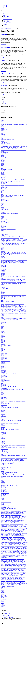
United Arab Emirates (5, 507)
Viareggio (23, 313)
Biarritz (2, 238)
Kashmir (23, 280)
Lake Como (3, 308)
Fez (7, 374)
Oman (2, 402)
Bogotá (2, 200)
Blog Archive (8, 28)
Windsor (22, 555)
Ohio (14, 575)
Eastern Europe (4, 229)
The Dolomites (15, 311)
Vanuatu (2, 591)
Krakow (7, 420)
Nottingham (13, 535)
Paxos (18, 261)
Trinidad (2, 186)
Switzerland (3, 473)
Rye (15, 539)
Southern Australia (10, 148)
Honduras (3, 271)
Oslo (12, 401)
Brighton (19, 513)
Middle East (3, 363)
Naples (12, 309)
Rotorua (23, 389)
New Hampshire (4, 573)
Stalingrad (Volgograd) (6, 467)
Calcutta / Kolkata (5, 280)
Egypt (2, 218)
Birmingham (20, 512)
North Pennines (8, 533)
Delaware (6, 564)
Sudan (2, 468)
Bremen (25, 252)
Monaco (10, 242)
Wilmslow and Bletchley (9, 555)
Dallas (2, 564)
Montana (22, 570)
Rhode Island (9, 578)
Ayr (1, 436)
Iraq (1, 291)
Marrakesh (10, 374)
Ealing (6, 520)
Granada (10, 459)
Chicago (2, 191)
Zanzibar (3, 605)
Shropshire (10, 542)
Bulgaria (2, 172)
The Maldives (4, 491)
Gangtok (14, 280)
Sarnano (22, 310)
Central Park (3, 562)
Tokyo (17, 319)
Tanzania (3, 482)
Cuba (2, 205)
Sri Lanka (3, 464)
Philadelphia (3, 578)
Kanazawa (16, 318)
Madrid (9, 460)
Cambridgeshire (4, 516)
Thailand (3, 484)
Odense (8, 213)
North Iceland (13, 276)
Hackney (7, 524)
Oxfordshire (15, 537)
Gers (6, 240)
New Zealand (4, 388)
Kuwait (2, 331)
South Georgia (4, 142)
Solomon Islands (4, 452)
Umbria (9, 313)
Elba (6, 306)
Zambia (2, 604)
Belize (2, 159)
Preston (12, 539)
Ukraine (2, 504)
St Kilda (24, 544)
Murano (9, 309)
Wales (6, 552)
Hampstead (17, 524)
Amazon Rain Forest (5, 447)
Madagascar (3, 342)
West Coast (3, 584)
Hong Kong (11, 195)
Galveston (23, 564)
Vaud (14, 476)
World (2, 600)
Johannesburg (13, 445)
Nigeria (2, 393)
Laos (2, 333)
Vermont (22, 582)
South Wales (14, 543)
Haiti (2, 267)
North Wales (15, 533)
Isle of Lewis (8, 528)
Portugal (2, 421)
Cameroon (3, 177)
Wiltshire (18, 555)
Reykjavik (19, 276)
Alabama (3, 559)
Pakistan (2, 406)
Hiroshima (3, 318)
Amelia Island (11, 559)
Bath (7, 512)
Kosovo (2, 330)
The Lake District (16, 548)
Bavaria (18, 252)
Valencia (11, 463)
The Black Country (8, 547)
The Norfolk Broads (5, 550)
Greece (2, 258)
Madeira (8, 423)
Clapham (5, 517)
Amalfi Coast (17, 304)
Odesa (12, 506)
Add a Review (6, 21)
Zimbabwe (3, 606)
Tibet (2, 496)
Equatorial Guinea (5, 222)
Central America (4, 187)
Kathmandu (3, 384)
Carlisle (13, 516)
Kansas (9, 566)
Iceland (2, 275)
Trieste (25, 311)
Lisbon (4, 423)
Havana (2, 207)
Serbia (2, 437)
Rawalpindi (15, 407)
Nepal (2, 383)
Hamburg (15, 253)
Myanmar (3, 379)
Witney (2, 556)
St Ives (2, 465)
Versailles (17, 244)
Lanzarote (5, 460)
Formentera (24, 458)
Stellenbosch (22, 445)
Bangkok (3, 485)
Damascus (3, 478)
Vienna (6, 152)
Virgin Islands (4, 596)
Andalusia (15, 455)
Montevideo (3, 371)
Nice (13, 242)
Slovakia (10, 229)
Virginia (2, 583)
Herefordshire (4, 526)
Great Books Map (7, 23)
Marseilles (5, 242)
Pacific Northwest (5, 403)
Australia (3, 144)
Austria (2, 151)
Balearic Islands (21, 455)
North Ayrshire (4, 397)
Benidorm (15, 456)
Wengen (18, 476)
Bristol (22, 513)
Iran (1, 289)
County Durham (21, 517)
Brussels (7, 157)
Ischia (13, 306)
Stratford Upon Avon (9, 546)
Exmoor (9, 521)
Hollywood (16, 565)
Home (4, 13)
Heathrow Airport (15, 525)
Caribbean (3, 183)
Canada (2, 178)
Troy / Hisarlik (7, 502)
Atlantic (2, 141)
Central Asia (3, 139)
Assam (4, 279)
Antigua (2, 185)
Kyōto (20, 318)
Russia (2, 428)
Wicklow (3, 297)
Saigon (5, 595)
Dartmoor (7, 518)
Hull (18, 526)
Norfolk (17, 531)
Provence (24, 242)
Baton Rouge (16, 560)
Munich (2, 254)
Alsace (17, 236)
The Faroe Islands (14, 213)
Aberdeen (3, 511)
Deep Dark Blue (5, 47)
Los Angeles (3, 568)
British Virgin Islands (5, 170)
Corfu (12, 260)
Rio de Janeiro (4, 169)
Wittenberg (11, 254)
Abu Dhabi (3, 508)
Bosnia (2, 165)
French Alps (20, 239)
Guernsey (3, 190)
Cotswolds (14, 517)
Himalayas (3, 270)
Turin (2, 313)
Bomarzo (7, 305)
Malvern (16, 530)
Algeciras (3, 455)
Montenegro (3, 370)
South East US (4, 450)
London (12, 530)
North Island (18, 389)
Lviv (9, 506)
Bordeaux (6, 238)
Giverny (9, 240)
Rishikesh (23, 282)
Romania (3, 425)
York (12, 556)
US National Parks (12, 582)
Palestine (3, 408)
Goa (17, 280)
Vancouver (21, 181)
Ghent (10, 157)
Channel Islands (4, 188)
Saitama (13, 319)
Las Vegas (18, 566)
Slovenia (3, 442)
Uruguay (3, 587)
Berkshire (14, 512)
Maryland (3, 569)
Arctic (2, 133)
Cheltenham (18, 516)
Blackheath (3, 513)
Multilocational (4, 376)
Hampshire (12, 524)
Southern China (8, 196)
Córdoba (7, 458)
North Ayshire (4, 398)
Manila (2, 418)
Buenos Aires (4, 135)
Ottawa (9, 181)
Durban (8, 445)
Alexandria (3, 220)
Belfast (10, 512)
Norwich (3, 535)
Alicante (7, 455)
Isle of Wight (3, 529)
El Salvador (3, 221)
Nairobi (2, 326)
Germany (3, 251)
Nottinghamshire (20, 535)
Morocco (3, 372)
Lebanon (3, 336)
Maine (12, 568)
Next (4, 103)
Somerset (20, 542)
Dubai (2, 214)
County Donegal (19, 295)
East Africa (9, 124)
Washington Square (14, 583)
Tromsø (24, 401)
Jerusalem (8, 301)
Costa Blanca (12, 458)
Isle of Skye (24, 528)
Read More (3, 44)
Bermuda (3, 160)
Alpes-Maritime (12, 236)
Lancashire (11, 529)
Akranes (2, 276)
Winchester (3, 599)
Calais (14, 238)
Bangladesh (3, 154)
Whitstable (23, 553)
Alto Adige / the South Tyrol (7, 304)
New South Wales (18, 147)
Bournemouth (9, 513)
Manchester (21, 530)
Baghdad (3, 292)
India (2, 278)
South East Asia (10, 139)
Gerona (5, 459)
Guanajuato (7, 361)
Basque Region (8, 456)
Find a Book (6, 16)
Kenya (2, 324)
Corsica (21, 238)
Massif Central (4, 354)
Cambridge (19, 515)
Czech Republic (4, 209)
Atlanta (6, 560)
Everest (2, 230)
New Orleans (17, 573)
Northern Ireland (12, 534)
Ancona (22, 304)
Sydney (16, 148)
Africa (2, 122)
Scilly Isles (25, 539)
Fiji (1, 231)
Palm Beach (11, 577)
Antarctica (3, 132)
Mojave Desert (16, 570)
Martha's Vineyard (22, 568)
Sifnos (10, 262)
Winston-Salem (22, 584)
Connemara (9, 295)
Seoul (2, 328)
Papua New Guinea (5, 412)
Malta (2, 350)
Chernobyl (3, 429)
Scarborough (19, 539)
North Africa (15, 124)
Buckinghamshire (5, 515)
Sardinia (18, 310)
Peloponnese (23, 261)
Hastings (22, 524)
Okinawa (9, 319)
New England (23, 572)
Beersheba (3, 301)
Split (2, 204)
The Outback (11, 150)
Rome (9, 310)
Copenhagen (3, 213)
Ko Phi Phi (7, 485)
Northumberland (19, 534)
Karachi (2, 407)
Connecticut (24, 562)
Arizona (22, 559)
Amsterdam (7, 386)
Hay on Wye (3, 269)
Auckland (3, 389)
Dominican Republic (14, 185)
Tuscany (5, 313)
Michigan (3, 362)
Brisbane (7, 146)
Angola (2, 130)
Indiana (5, 566)
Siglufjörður (24, 276)
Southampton (20, 543)
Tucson (6, 582)
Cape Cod (22, 561)
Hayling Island (7, 525)
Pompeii (2, 310)
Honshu (12, 318)
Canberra (14, 146)
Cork (13, 295)
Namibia (2, 381)
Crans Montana (9, 474)
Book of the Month (7, 19)
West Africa (3, 597)
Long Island (23, 566)
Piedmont (23, 309)
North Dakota (16, 574)
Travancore (14, 283)
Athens (9, 260)
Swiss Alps (7, 476)
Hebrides (22, 525)
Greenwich (3, 265)
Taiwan (2, 481)
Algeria (2, 128)
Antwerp (3, 157)
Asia (2, 138)
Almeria (11, 455)
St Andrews (16, 544)
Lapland (6, 234)
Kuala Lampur (4, 345)
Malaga (13, 460)
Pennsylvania (22, 577)
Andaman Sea (4, 129)
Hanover (20, 253)
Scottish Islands (17, 540)
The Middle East (4, 494)
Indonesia (3, 287)
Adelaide (3, 146)
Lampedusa (14, 308)
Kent (2, 323)
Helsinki (2, 234)
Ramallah (3, 410)
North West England (22, 533)
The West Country (11, 551)
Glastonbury (8, 522)
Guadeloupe (3, 266)
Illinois (2, 566)
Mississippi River (4, 570)
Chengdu (6, 195)
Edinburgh (21, 520)
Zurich (21, 476)
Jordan (2, 320)
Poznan (11, 420)
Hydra (5, 261)
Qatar (2, 424)
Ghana (2, 256)
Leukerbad (24, 474)
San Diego (15, 578)
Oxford (10, 537)
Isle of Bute (22, 526)
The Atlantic (3, 487)
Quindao (21, 195)
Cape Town (3, 445)
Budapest (3, 274)
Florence (9, 306)
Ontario (5, 181)
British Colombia (4, 179)
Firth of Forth (21, 521)
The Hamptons (19, 581)
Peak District (21, 537)
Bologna (2, 163)
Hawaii (12, 565)
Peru (2, 415)
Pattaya (16, 485)
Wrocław (19, 420)
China (2, 194)
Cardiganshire (4, 182)
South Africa (21, 124)
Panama (2, 411)
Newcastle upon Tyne (10, 531)
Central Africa (4, 124)
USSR (2, 590)
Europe (2, 227)
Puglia (6, 310)
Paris (21, 242)
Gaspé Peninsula (12, 179)
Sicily (25, 310)
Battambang (3, 176)
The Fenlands (23, 547)
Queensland (3, 148)
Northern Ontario (20, 179)
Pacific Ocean (4, 405)
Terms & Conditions (8, 617)
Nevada (17, 572)
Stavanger (16, 401)
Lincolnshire (24, 529)
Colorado (19, 562)
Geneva (15, 474)
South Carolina (7, 579)
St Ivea (20, 544)
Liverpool (3, 530)
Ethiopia (2, 225)
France (2, 235)
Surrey (25, 546)
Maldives (3, 346)
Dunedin (13, 389)
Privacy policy (6, 615)
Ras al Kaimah (12, 508)
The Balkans (3, 489)
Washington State (23, 583)
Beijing (2, 195)
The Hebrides (4, 548)
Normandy (17, 242)
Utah (18, 582)
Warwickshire (11, 552)
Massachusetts (4, 353)
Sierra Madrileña (23, 462)
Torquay (2, 552)
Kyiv (7, 506)
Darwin (18, 146)
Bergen (2, 401)
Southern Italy (4, 311)
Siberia (11, 429)
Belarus (2, 155)
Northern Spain (8, 462)
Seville (17, 462)
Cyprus (2, 208)
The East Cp (3, 490)
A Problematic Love (6, 73)
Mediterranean (4, 357)
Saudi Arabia (3, 432)
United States (4, 557)
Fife (17, 521)
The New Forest (23, 548)
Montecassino (4, 309)
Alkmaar (3, 386)
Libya (2, 339)
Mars (2, 352)
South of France (12, 243)
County (2, 201)
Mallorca (3, 349)
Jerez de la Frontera (18, 459)
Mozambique (4, 375)
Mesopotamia (4, 358)
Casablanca (3, 374)
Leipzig (24, 253)
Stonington (20, 579)
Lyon (2, 242)
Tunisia (2, 499)
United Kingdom (4, 509)
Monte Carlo (3, 367)
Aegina (2, 260)
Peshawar (10, 407)
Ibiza (13, 459)
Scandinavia (3, 433)
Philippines (3, 416)
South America (4, 446)
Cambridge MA (8, 561)
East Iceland (7, 276)
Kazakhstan (3, 322)
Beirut (2, 337)
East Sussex (16, 520)
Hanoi (2, 595)
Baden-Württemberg (11, 252)
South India (3, 283)
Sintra (11, 423)
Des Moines (11, 564)
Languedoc (18, 240)
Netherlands (3, 385)
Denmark (3, 212)
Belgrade (3, 438)
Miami (6, 569)
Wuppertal (16, 254)
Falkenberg (3, 472)
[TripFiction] (7, 2)
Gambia (2, 247)
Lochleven (7, 530)
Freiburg (11, 253)
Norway (2, 399)
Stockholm (15, 472)
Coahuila (3, 361)
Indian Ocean (4, 286)
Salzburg (3, 152)
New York (22, 573)
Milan (25, 308)
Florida (19, 564)
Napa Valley (13, 572)
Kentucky (13, 566)
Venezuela (3, 592)
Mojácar (2, 462)
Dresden (2, 253)
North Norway (7, 401)
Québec (13, 181)
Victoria (16, 150)
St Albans (11, 544)
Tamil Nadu (8, 283)
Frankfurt (7, 253)
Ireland (2, 293)
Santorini (6, 262)
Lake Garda (9, 308)
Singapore (3, 441)
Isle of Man (3, 298)
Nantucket (7, 572)
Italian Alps (17, 306)
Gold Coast (5, 147)
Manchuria (16, 195)
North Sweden (9, 472)
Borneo (2, 164)
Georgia (2, 248)
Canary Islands (21, 456)
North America (4, 396)
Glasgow (3, 257)
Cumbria (3, 518)
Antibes (21, 236)
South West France (21, 243)
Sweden (2, 471)
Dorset (19, 518)
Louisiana (9, 568)
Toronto (16, 181)
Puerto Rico (21, 185)
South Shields (8, 543)
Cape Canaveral (16, 561)
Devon (16, 518)
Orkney (7, 537)
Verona (19, 313)
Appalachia (17, 559)
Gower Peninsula (15, 522)
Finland (2, 232)
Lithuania (3, 340)
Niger (2, 392)
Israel (2, 300)
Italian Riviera (23, 306)
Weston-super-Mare (16, 553)
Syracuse (9, 311)
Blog (4, 17)
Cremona (3, 306)
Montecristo (4, 85)
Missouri (11, 570)
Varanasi (2, 284)
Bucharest (3, 427)
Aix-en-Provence (4, 236)
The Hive (9, 548)
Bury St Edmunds (13, 515)
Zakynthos (21, 262)
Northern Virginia (9, 575)
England (2, 521)
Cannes (17, 238)
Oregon (22, 575)
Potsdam (6, 254)
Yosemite (12, 586)
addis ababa (3, 226)
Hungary (3, 273)
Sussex (2, 547)
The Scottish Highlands (15, 550)
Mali (2, 348)
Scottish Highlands (9, 540)
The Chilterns (16, 547)
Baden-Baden (4, 252)
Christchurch (8, 389)
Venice (16, 313)
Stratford (3, 546)
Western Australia (22, 150)
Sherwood (23, 540)
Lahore (6, 407)
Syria (2, 477)
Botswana (3, 166)
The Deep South (12, 581)
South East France (5, 243)
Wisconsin (3, 586)
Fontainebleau (14, 239)
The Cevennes (7, 244)
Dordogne (8, 239)
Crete (15, 260)
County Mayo (7, 296)
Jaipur (19, 280)
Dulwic (2, 216)
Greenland (3, 264)
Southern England (5, 544)
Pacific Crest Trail (5, 577)
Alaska (6, 559)
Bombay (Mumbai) (21, 279)
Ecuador (2, 217)
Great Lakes (7, 565)
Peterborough (20, 538)
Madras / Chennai (5, 282)
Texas (7, 581)
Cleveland (3, 198)
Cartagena (6, 200)
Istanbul (2, 502)
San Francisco (21, 578)
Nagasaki (5, 319)
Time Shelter (4, 60)
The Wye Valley (18, 551)
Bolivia (2, 161)
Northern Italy (17, 309)
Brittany (11, 238)
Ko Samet (12, 485)
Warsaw (15, 420)
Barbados (7, 185)
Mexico (2, 359)
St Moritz (3, 476)
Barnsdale (24, 511)
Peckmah (3, 414)
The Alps (14, 229)
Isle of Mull (19, 528)
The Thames (3, 551)
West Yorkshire (8, 553)
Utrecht (14, 386)
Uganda (2, 503)
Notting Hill (7, 535)
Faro (2, 423)
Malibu (16, 568)
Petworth (25, 538)
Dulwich (3, 520)
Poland (2, 419)
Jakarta (4, 288)
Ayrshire (19, 511)
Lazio (18, 308)
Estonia (2, 223)
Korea (2, 327)
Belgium (2, 156)
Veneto (12, 313)
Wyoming (8, 586)
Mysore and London (5, 380)
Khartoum (3, 469)
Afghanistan (3, 120)
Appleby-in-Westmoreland (11, 511)
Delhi (10, 280)
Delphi (22, 260)
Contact (5, 24)
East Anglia (10, 520)
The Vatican (21, 311)
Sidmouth (15, 542)
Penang (9, 345)
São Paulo (9, 169)
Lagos (2, 394)
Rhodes (2, 262)
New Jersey (11, 573)
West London (21, 552)
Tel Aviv (12, 301)
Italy (2, 302)
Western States (15, 584)
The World (3, 495)
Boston (21, 560)
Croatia (2, 203)
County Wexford (14, 296)
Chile (2, 192)
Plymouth (3, 539)
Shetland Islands (4, 542)
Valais (11, 476)
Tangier (15, 374)
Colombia (3, 199)
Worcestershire (7, 556)
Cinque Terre (21, 305)
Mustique (3, 377)
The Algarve (16, 423)
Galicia (2, 459)
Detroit (15, 564)
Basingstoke (3, 512)
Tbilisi (2, 249)
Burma (2, 173)
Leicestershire (17, 529)
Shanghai (3, 196)
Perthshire (14, 538)
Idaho (25, 565)
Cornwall (10, 517)
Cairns (10, 146)
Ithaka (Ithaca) (10, 261)
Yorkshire (15, 556)
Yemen (2, 601)
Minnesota (15, 569)
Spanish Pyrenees (5, 463)
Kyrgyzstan (3, 332)
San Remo (13, 310)
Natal (17, 445)
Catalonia (3, 458)
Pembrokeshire (8, 538)
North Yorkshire (4, 534)
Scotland (3, 434)
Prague (2, 210)
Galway (23, 296)
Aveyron (25, 236)
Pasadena (17, 577)
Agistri (5, 260)
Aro (1, 137)
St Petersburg (16, 429)
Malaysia (3, 344)
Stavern (20, 401)
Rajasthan (19, 282)
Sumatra (8, 288)
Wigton (2, 555)
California (3, 561)
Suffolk (16, 546)
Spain (2, 454)
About (4, 15)
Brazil (2, 168)
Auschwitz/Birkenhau (5, 143)
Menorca (22, 460)
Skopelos (14, 262)
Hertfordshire (10, 526)
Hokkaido (8, 318)
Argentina (3, 134)
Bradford (14, 513)
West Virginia (9, 584)
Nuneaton (3, 537)
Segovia (14, 462)
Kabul (2, 121)
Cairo (7, 220)
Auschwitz (3, 420)
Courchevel (3, 239)
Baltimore (11, 560)
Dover (22, 518)
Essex (6, 521)
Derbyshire (12, 518)
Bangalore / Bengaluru (11, 279)
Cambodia (3, 174)
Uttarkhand (22, 283)
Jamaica (2, 315)
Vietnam (2, 594)
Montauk (3, 572)
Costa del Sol (19, 458)
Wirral (25, 555)
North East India (12, 282)
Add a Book (6, 20)
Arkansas (3, 560)
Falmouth (14, 521)
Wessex (16, 552)
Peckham (3, 538)
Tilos (17, 262)
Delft (11, 386)
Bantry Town (4, 295)
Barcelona (3, 456)
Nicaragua (3, 390)
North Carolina (9, 574)
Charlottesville (10, 562)
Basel (2, 474)
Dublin (19, 296)
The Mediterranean (5, 493)
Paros (15, 261)
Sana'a (2, 603)
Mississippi (20, 569)
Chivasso (15, 305)
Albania (2, 126)
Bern (4, 474)
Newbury (3, 531)
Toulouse (13, 244)
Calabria (11, 305)
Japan (2, 317)
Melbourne (11, 147)
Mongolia (3, 368)
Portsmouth (7, 539)
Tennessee (3, 581)
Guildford (3, 524)
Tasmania (21, 148)
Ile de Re (13, 240)
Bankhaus (4, 34)
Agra (2, 279)
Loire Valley (24, 240)
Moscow (8, 429)
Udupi (18, 283)
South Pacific (4, 451)
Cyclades (19, 260)
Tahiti (2, 480)
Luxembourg (3, 341)
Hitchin (15, 526)
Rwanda (2, 430)
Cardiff (9, 516)
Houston (21, 565)
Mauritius (3, 355)
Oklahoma (18, 575)
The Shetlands (24, 550)
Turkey (2, 500)
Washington (7, 583)
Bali (1, 288)
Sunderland (20, 546)
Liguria (22, 308)
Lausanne (19, 474)
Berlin (21, 252)
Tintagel (24, 551)
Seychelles (3, 440)
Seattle (2, 579)
